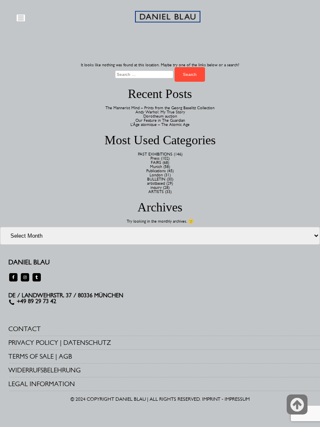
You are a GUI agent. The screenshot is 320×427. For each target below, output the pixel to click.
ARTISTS (156, 191)
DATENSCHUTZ (87, 343)
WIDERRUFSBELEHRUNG (44, 370)
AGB (65, 356)
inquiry (156, 187)
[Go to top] (297, 404)
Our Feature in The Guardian (160, 120)
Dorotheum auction (160, 116)
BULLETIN (156, 179)
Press (155, 158)
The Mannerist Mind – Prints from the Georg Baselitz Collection (160, 107)
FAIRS (156, 162)
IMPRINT (211, 399)
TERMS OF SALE (31, 356)
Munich (156, 166)
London (156, 175)
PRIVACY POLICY (33, 343)
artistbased (156, 183)
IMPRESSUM (237, 399)
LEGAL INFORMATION (41, 384)
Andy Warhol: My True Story (160, 112)
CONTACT (24, 329)
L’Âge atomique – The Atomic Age (160, 124)
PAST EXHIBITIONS (155, 154)
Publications (156, 170)
